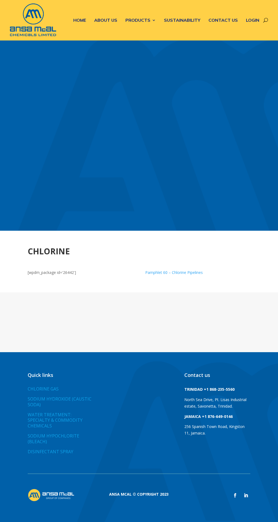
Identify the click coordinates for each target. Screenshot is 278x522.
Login (252, 20)
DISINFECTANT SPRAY (50, 452)
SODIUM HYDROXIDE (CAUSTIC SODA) (59, 402)
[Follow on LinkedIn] (246, 495)
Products (137, 20)
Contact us (223, 20)
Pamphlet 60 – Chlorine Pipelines (174, 272)
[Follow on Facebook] (235, 495)
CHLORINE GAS (43, 389)
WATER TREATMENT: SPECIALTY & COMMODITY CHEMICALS (55, 420)
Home (79, 20)
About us (105, 20)
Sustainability (182, 20)
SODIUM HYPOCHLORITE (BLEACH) (53, 439)
